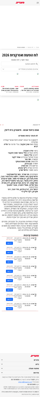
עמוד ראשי (25, 60)
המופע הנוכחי (21, 47)
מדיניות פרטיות (26, 394)
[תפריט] (38, 3)
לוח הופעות (30, 47)
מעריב (37, 47)
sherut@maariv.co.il (25, 382)
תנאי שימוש (35, 394)
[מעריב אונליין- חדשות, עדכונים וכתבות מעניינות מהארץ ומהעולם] (20, 2)
